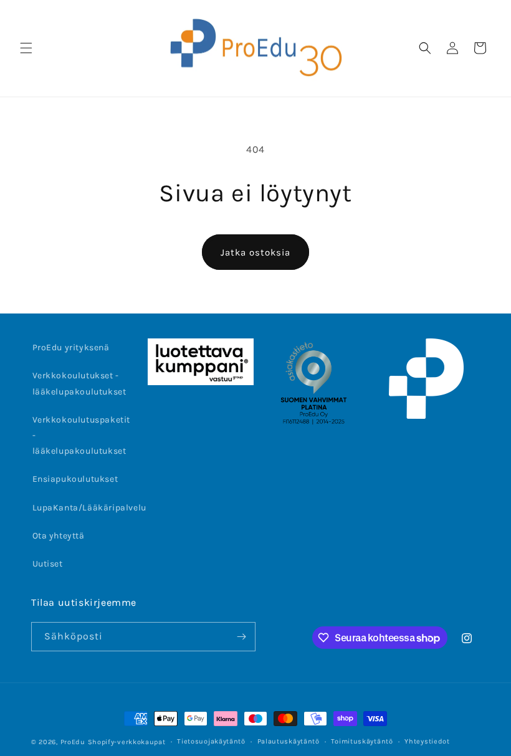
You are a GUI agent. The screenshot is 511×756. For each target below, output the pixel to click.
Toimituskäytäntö (362, 741)
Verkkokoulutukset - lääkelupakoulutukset (79, 383)
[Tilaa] (241, 636)
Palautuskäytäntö (288, 741)
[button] (26, 48)
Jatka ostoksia (255, 252)
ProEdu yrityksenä (71, 347)
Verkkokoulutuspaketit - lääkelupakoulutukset (81, 435)
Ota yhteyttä (58, 535)
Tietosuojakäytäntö (211, 741)
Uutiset (47, 563)
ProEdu (72, 742)
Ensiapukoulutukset (75, 479)
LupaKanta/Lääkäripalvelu (89, 507)
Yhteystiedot (426, 741)
